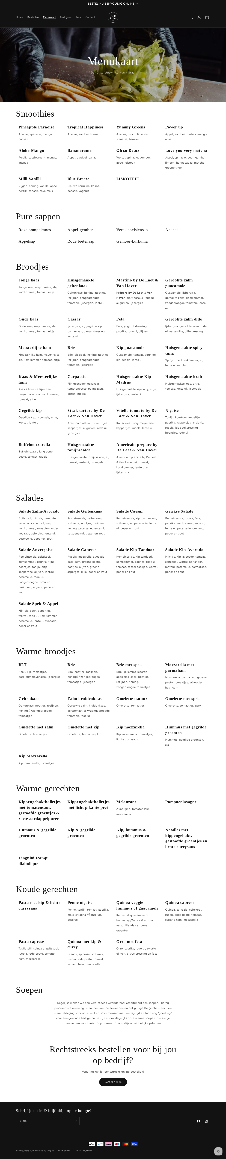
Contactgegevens (83, 1150)
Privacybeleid (64, 1150)
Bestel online (113, 1082)
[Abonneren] (75, 1121)
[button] (191, 17)
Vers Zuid (29, 1151)
